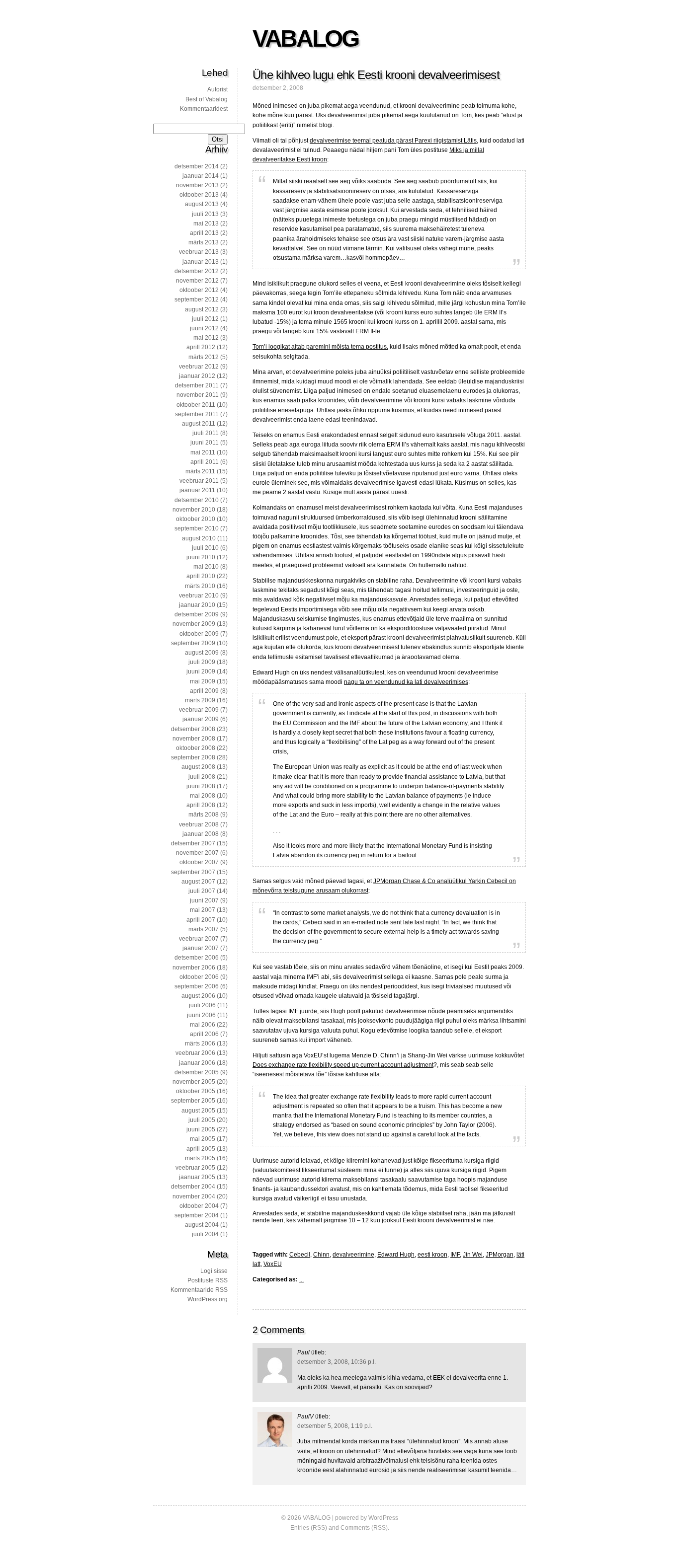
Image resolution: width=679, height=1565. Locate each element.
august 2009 (202, 652)
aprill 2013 (204, 232)
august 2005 (198, 1110)
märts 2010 (200, 586)
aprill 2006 (204, 1034)
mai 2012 (206, 337)
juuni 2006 (201, 1015)
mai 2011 (202, 452)
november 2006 (193, 967)
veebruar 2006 (195, 1052)
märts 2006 (200, 1043)
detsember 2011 (197, 385)
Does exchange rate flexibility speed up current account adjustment (343, 1064)
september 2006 (196, 986)
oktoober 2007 (199, 862)
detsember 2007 (193, 843)
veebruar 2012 (199, 366)
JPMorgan (499, 1254)
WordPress (383, 1517)
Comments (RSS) (364, 1527)
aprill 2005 (200, 1148)
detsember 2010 (196, 500)
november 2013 (197, 185)
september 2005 (193, 1100)
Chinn (321, 1254)
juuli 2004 (205, 1234)
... (301, 1279)
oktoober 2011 (195, 404)
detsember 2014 (196, 166)
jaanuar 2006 (197, 1062)
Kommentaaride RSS (199, 1289)
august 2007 (198, 881)
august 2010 (199, 538)
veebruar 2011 (199, 480)
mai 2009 (202, 681)
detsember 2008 (193, 729)
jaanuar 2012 (197, 376)
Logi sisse (214, 1270)
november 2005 (193, 1081)
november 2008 (193, 738)
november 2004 (193, 1196)
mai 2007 (202, 909)
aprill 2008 (200, 805)
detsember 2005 (196, 1072)
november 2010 (193, 509)
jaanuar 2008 (200, 833)
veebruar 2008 (199, 824)
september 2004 (196, 1215)
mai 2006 (202, 1024)
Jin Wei (473, 1254)
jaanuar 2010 (197, 604)
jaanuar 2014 (200, 175)
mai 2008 (202, 795)
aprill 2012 (200, 347)
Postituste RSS (207, 1280)
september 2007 (193, 872)
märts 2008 (203, 814)
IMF (455, 1254)
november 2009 (193, 623)
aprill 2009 (204, 690)
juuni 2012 (204, 328)
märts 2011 (200, 471)
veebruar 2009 (199, 709)
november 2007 (197, 852)
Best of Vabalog (206, 99)
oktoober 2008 (195, 748)
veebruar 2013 (199, 251)
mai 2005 (202, 1138)
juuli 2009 (201, 662)
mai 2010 (206, 566)
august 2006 (198, 995)
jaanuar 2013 (200, 261)
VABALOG (305, 38)
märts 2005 (200, 1158)
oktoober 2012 (199, 290)
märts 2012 (203, 357)
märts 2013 (203, 242)
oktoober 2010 (195, 519)
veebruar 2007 (199, 938)
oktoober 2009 (199, 633)
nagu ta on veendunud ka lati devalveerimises (406, 681)
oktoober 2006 (199, 976)
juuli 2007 (201, 891)
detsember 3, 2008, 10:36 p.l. (336, 1361)
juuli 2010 (205, 547)
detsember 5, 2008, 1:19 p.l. (334, 1425)
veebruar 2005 (195, 1167)
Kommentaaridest (204, 108)
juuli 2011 (205, 433)
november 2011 (197, 394)
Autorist (217, 89)
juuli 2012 (205, 318)
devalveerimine (353, 1254)
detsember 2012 (196, 271)
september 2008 (193, 757)
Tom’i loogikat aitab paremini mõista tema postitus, (320, 346)
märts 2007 (203, 929)
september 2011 (197, 414)
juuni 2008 (200, 786)
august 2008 (198, 766)
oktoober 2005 (195, 1091)
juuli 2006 (202, 1005)
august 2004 (202, 1224)
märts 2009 (200, 700)
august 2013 (202, 204)
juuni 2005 (200, 1129)
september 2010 (196, 528)
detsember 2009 (196, 614)
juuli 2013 (205, 214)
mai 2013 (206, 223)
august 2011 (198, 423)
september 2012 (196, 299)
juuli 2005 (201, 1120)
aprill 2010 (200, 576)
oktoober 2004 (199, 1205)
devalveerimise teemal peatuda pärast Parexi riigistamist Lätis (393, 140)
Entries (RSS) (308, 1527)
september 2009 (193, 643)
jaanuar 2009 (200, 719)
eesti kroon (432, 1254)
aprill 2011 (204, 461)
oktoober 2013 (199, 194)
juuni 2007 (204, 900)
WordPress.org (207, 1299)
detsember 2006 (196, 957)
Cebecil (299, 1254)
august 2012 (202, 309)
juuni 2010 (200, 557)
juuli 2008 (201, 776)
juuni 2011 (204, 442)
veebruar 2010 (199, 595)
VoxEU (272, 1264)
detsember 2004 (193, 1186)
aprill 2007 (200, 919)
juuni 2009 (200, 671)
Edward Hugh (396, 1254)
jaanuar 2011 (197, 490)
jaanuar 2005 (197, 1177)
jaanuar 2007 (200, 948)
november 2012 (197, 280)
